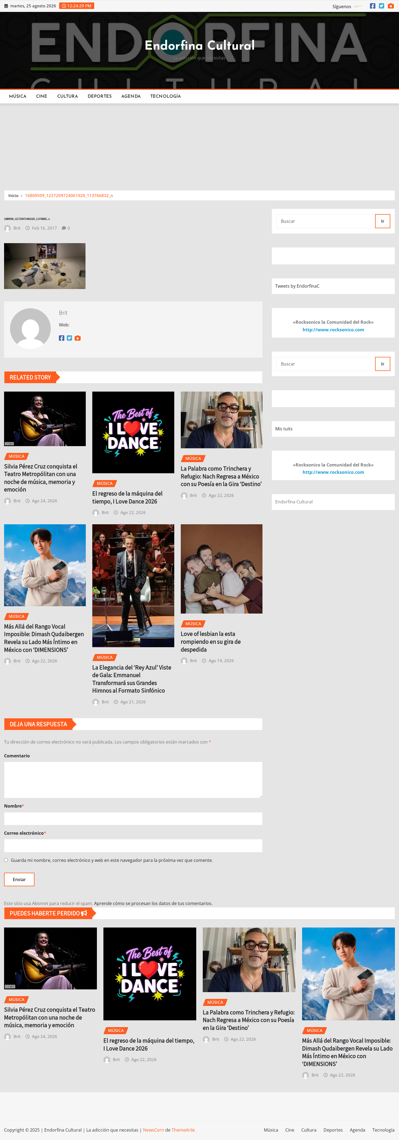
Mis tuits (284, 429)
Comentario (17, 756)
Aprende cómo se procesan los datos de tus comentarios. (153, 903)
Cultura (67, 96)
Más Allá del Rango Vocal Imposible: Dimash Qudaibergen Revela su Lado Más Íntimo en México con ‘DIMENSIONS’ (44, 638)
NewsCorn (153, 1130)
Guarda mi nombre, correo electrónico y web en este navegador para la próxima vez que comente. (112, 860)
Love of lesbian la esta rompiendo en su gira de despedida (211, 641)
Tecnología (165, 96)
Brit (17, 228)
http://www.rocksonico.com (333, 330)
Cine (41, 96)
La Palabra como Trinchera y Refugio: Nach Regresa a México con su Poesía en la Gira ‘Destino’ (221, 476)
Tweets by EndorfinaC (297, 286)
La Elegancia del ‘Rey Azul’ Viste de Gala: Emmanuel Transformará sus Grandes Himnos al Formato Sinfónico (131, 678)
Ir (382, 221)
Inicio (13, 195)
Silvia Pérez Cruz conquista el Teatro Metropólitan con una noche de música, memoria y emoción (40, 477)
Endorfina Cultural (199, 46)
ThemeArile (183, 1130)
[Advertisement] (199, 144)
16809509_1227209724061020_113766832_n (69, 195)
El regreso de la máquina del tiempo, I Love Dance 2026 (127, 497)
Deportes (100, 96)
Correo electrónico (25, 833)
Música (17, 96)
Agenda (131, 96)
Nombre (14, 806)
